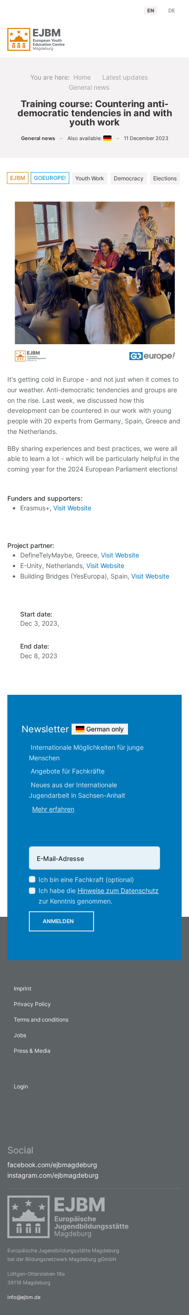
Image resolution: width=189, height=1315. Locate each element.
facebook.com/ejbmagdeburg (52, 1165)
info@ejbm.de (23, 1297)
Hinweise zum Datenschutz (118, 890)
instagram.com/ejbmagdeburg (53, 1175)
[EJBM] (47, 39)
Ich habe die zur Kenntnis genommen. (99, 896)
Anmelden (58, 921)
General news (38, 138)
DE (171, 10)
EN (150, 10)
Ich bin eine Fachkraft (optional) (86, 879)
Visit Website (72, 508)
